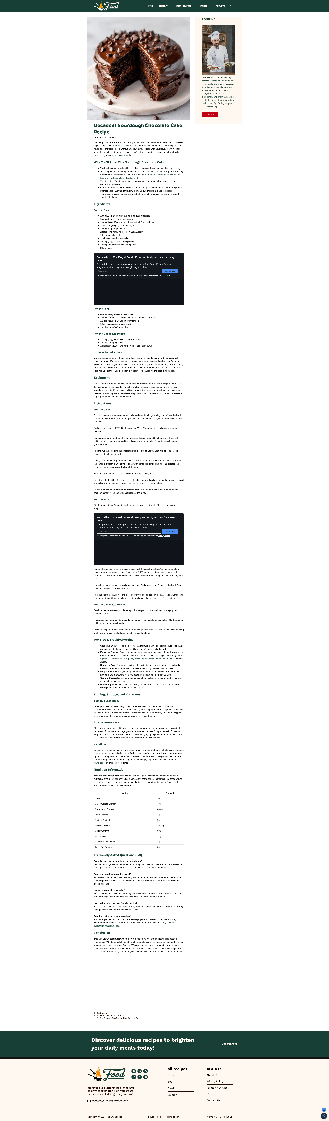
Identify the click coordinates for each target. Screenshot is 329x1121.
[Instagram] (139, 1071)
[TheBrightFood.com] (106, 6)
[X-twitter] (139, 1077)
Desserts (163, 6)
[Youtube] (145, 1077)
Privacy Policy (155, 1117)
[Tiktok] (133, 1077)
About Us (220, 6)
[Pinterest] (145, 1071)
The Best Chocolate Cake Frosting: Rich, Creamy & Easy (118, 1018)
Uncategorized (102, 1013)
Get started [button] (229, 1043)
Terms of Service (174, 1117)
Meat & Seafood (184, 6)
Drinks (203, 6)
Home (150, 6)
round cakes (100, 763)
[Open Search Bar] (231, 6)
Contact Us (212, 1117)
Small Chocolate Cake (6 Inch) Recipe (111, 1015)
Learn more (210, 114)
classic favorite (124, 155)
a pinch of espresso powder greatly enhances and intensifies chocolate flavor (137, 658)
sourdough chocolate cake (124, 145)
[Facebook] (133, 1071)
